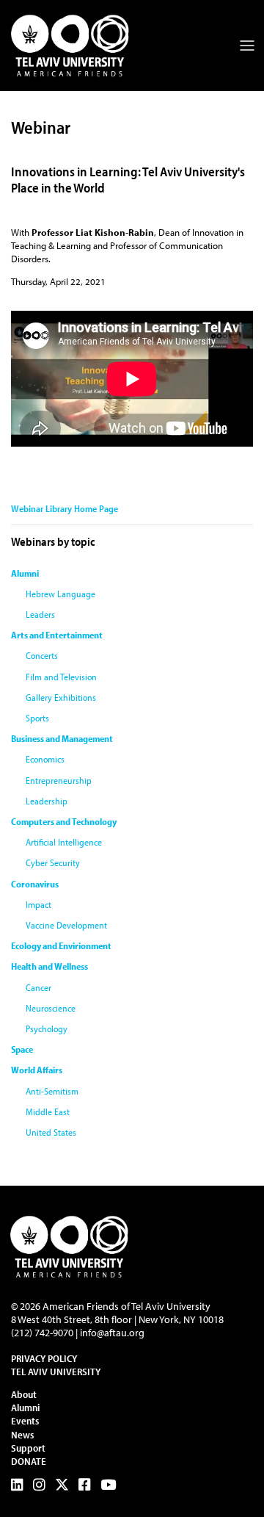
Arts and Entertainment (57, 635)
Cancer (38, 987)
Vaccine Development (66, 925)
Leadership (46, 801)
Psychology (46, 1028)
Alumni (25, 573)
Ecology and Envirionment (61, 945)
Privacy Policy (44, 1358)
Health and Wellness (49, 966)
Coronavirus (35, 884)
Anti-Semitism (52, 1091)
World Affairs (36, 1069)
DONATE (28, 1461)
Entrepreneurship (59, 780)
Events (25, 1420)
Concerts (42, 655)
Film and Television (61, 676)
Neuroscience (51, 1008)
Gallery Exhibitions (61, 697)
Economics (45, 759)
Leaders (40, 614)
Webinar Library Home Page (64, 508)
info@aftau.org (112, 1332)
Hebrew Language (60, 593)
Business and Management (62, 738)
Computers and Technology (64, 821)
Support (28, 1448)
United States (51, 1132)
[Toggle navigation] (247, 45)
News (22, 1434)
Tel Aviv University (55, 1371)
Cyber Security (53, 862)
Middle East (48, 1111)
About (24, 1394)
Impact (38, 904)
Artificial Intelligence (64, 842)
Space (22, 1049)
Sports (37, 718)
